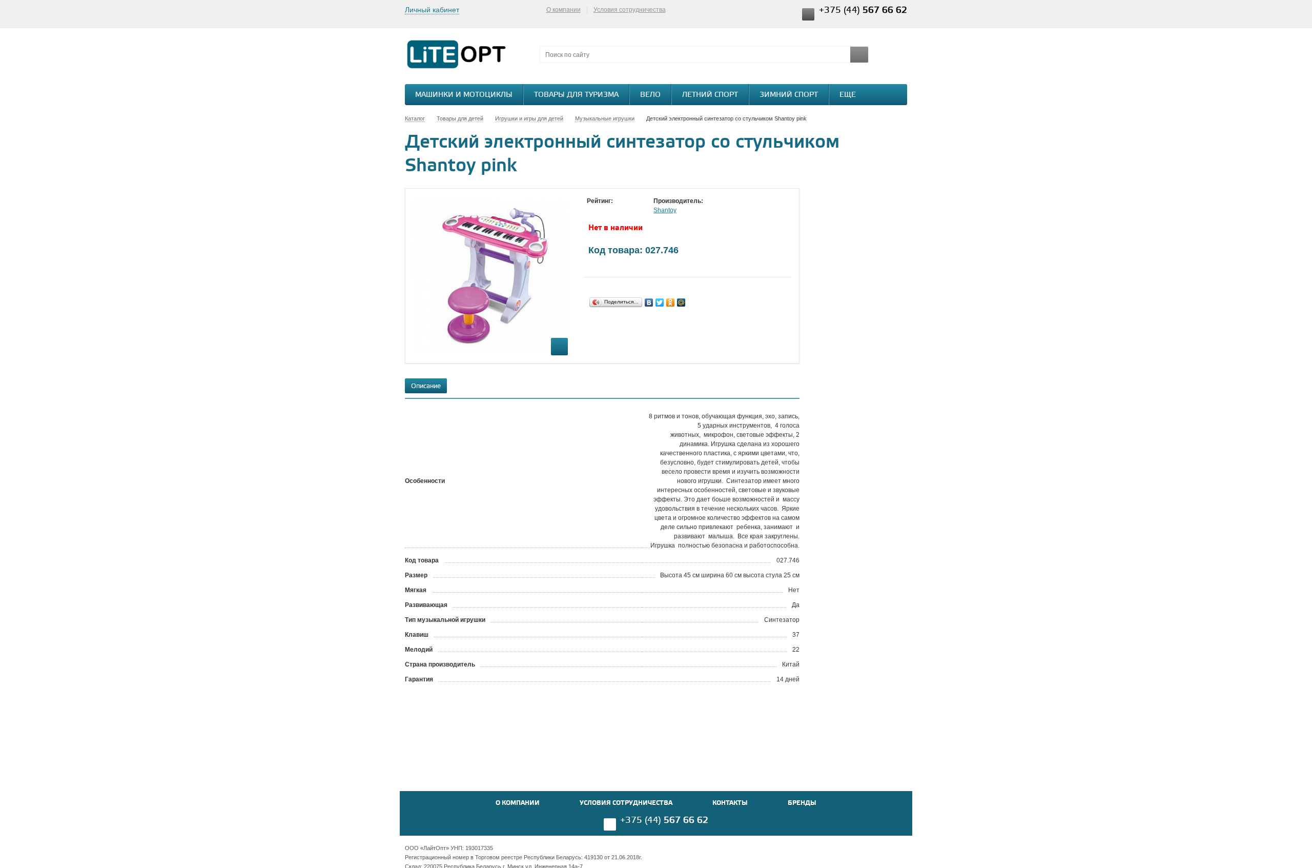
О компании (563, 9)
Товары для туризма (576, 95)
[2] (602, 211)
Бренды (802, 803)
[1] (592, 211)
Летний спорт (710, 95)
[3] (612, 211)
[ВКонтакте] (649, 302)
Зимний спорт (789, 95)
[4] (623, 211)
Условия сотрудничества (629, 9)
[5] (633, 211)
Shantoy (664, 210)
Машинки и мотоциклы (463, 95)
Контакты (730, 803)
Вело (650, 95)
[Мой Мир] (681, 302)
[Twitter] (659, 302)
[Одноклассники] (670, 302)
